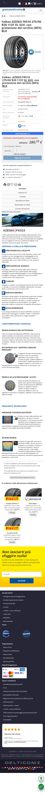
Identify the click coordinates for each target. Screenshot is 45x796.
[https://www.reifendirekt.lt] (28, 768)
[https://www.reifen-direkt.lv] (31, 768)
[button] (41, 778)
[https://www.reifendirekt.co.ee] (26, 768)
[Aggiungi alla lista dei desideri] (12, 184)
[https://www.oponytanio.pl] (14, 768)
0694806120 (5, 2)
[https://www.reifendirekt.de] (2, 767)
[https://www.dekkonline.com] (15, 767)
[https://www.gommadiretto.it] (12, 767)
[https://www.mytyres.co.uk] (22, 767)
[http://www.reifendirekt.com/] (36, 768)
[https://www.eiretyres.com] (9, 768)
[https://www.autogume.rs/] (33, 768)
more (5, 743)
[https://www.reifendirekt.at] (27, 767)
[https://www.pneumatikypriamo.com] (39, 767)
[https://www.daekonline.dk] (17, 767)
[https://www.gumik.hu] (11, 768)
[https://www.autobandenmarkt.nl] (20, 767)
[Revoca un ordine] (23, 3)
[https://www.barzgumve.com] (21, 768)
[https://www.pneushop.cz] (37, 767)
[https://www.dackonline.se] (10, 767)
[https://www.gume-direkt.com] (30, 767)
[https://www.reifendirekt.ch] (7, 767)
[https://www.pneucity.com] (42, 767)
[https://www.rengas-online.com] (34, 767)
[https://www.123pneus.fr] (5, 767)
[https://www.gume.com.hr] (23, 768)
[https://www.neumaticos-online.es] (25, 767)
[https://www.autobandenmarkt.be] (32, 767)
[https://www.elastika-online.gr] (19, 768)
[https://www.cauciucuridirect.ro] (16, 768)
